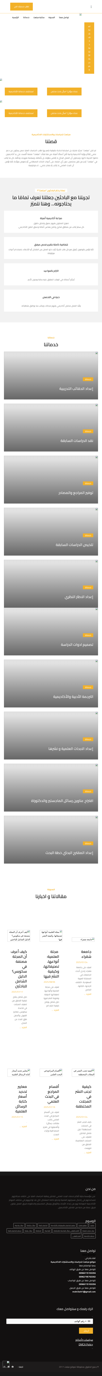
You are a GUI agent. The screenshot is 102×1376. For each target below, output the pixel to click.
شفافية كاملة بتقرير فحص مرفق (51, 244)
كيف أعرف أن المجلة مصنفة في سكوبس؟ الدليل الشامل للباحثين (19, 968)
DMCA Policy (86, 1344)
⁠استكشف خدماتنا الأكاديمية (89, 48)
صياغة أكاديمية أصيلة (51, 218)
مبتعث (92, 1225)
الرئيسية (15, 17)
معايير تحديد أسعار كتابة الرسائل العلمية (20, 1099)
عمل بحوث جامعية (88, 1230)
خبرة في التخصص (51, 297)
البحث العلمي (76, 1236)
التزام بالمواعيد (51, 271)
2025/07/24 (81, 962)
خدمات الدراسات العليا (14, 1230)
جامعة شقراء (86, 954)
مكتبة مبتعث (38, 17)
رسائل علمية (28, 1230)
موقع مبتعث (82, 1225)
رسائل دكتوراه (31, 1225)
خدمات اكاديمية (89, 1236)
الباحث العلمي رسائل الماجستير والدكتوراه (66, 1230)
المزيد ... (87, 994)
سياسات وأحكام (84, 1339)
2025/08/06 (49, 982)
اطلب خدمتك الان (21, 7)
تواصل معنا (64, 17)
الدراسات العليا (43, 1225)
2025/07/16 (49, 1107)
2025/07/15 (17, 1117)
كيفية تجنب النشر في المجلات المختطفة (83, 1099)
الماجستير (47, 1230)
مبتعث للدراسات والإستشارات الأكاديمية (63, 1225)
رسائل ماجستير (19, 1225)
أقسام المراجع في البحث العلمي (52, 1094)
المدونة (51, 17)
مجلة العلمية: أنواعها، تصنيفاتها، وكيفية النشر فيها (51, 964)
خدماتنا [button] (26, 17)
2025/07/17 (17, 992)
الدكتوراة (38, 1230)
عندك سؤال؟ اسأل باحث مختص (64, 91)
